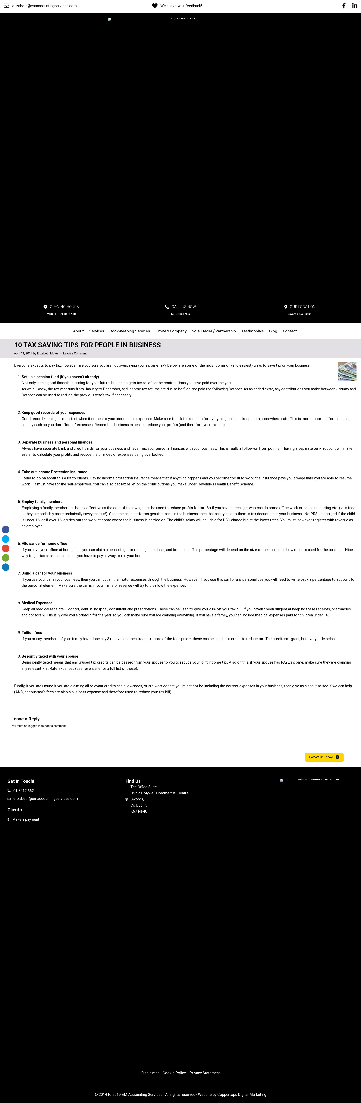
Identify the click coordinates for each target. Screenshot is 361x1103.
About (78, 331)
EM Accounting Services (142, 1094)
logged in (34, 726)
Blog (273, 331)
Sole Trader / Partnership (214, 331)
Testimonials (252, 331)
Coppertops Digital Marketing (241, 1094)
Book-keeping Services (129, 331)
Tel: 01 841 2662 (180, 314)
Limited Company (171, 331)
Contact (290, 331)
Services (96, 331)
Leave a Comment (75, 353)
